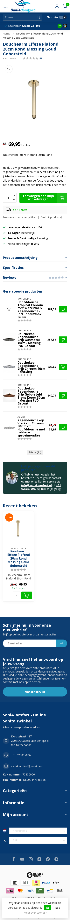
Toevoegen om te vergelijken (20, 217)
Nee (57, 907)
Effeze (35, 452)
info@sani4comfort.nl (36, 485)
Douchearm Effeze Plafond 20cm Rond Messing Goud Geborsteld (18, 559)
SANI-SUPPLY (11, 58)
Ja (47, 907)
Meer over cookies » (35, 912)
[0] (65, 6)
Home (6, 33)
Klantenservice (35, 692)
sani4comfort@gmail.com (27, 766)
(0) (40, 58)
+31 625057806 (21, 755)
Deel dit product (50, 217)
